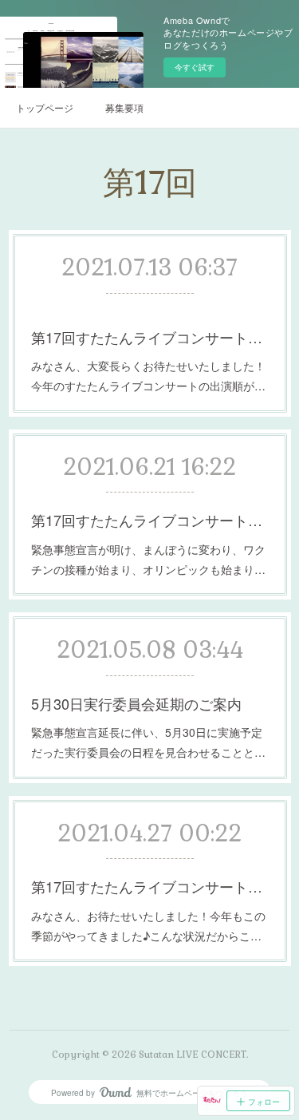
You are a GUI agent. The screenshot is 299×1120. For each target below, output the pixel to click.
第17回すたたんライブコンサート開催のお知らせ (150, 886)
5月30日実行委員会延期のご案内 (136, 703)
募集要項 (124, 107)
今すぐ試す (194, 67)
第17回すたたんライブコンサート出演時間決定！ (150, 337)
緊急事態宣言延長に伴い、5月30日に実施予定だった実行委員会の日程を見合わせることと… (148, 742)
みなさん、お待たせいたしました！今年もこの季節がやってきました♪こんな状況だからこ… (148, 926)
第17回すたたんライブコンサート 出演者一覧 (150, 519)
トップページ (44, 107)
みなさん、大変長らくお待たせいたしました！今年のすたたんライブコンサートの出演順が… (148, 376)
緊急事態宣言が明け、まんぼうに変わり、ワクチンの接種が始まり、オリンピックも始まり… (148, 559)
